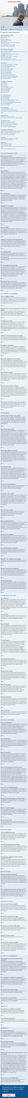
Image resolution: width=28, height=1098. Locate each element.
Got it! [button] (8, 1095)
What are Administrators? (5, 96)
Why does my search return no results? (8, 123)
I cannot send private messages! (7, 108)
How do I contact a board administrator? (8, 148)
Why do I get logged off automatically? (8, 45)
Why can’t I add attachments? (6, 72)
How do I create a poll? (5, 67)
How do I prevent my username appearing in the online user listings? (14, 51)
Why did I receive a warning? (6, 73)
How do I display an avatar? (6, 57)
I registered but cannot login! (6, 40)
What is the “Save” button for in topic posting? (9, 76)
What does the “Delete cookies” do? (7, 46)
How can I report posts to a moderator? (8, 74)
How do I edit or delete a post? (6, 65)
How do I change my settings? (6, 50)
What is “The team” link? (5, 104)
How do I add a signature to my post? (8, 66)
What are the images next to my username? (9, 56)
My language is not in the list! (6, 55)
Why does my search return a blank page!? (9, 124)
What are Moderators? (5, 97)
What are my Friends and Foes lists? (8, 116)
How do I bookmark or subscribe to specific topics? (10, 132)
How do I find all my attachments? (7, 139)
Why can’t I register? (5, 39)
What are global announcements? (7, 87)
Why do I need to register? (6, 36)
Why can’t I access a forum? (6, 71)
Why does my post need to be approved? (8, 77)
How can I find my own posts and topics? (8, 126)
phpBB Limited (11, 1033)
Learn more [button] (5, 1091)
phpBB (2, 353)
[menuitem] (4, 27)
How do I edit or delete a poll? (6, 70)
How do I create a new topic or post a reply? (9, 64)
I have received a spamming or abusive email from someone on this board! (13, 112)
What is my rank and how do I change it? (8, 58)
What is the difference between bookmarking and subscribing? (12, 130)
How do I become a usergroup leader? (8, 101)
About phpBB (13, 1036)
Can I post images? (4, 86)
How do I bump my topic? (5, 78)
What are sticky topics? (5, 89)
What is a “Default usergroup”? (6, 103)
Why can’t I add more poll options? (7, 68)
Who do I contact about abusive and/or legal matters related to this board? (13, 147)
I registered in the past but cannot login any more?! (10, 42)
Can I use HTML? (4, 83)
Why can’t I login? (4, 41)
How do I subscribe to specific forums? (8, 133)
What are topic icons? (5, 92)
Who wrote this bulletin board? (6, 143)
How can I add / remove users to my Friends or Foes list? (12, 117)
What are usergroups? (5, 98)
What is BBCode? (4, 82)
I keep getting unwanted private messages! (9, 110)
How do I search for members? (7, 125)
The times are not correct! (6, 52)
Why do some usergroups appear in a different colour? (11, 102)
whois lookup (9, 1059)
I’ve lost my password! (5, 43)
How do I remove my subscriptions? (7, 134)
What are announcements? (6, 88)
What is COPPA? (4, 37)
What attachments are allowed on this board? (9, 138)
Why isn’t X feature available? (6, 145)
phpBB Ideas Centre (6, 1045)
